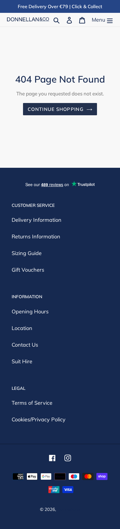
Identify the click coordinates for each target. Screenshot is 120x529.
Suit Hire (22, 361)
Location (22, 328)
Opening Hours (30, 311)
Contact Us (25, 344)
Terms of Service (32, 402)
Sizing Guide (27, 253)
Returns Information (36, 236)
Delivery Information (36, 220)
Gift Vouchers (28, 269)
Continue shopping (56, 109)
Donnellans (68, 509)
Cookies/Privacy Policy (39, 419)
